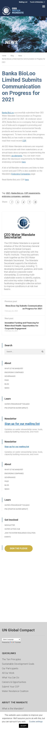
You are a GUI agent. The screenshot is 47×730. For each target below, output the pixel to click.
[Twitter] (23, 202)
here (24, 162)
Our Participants (10, 668)
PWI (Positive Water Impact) (16, 408)
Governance (10, 376)
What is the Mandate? (14, 368)
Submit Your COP (10, 686)
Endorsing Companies (20, 174)
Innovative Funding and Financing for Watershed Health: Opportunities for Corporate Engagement (22, 326)
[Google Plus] (17, 202)
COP (24, 141)
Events (8, 537)
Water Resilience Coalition (15, 691)
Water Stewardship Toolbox (17, 404)
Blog (7, 384)
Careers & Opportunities (14, 682)
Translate (18, 642)
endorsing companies (11, 196)
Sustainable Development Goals (18, 664)
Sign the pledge (18, 548)
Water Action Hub (12, 529)
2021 (8, 193)
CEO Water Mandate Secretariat (19, 236)
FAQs (7, 380)
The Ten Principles (11, 659)
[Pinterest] (29, 202)
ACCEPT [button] (23, 726)
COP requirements (32, 193)
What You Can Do (10, 677)
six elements (16, 156)
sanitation (26, 196)
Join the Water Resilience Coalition (20, 533)
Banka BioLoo (8, 112)
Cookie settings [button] (36, 721)
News (7, 388)
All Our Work (8, 673)
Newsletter (10, 525)
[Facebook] (11, 202)
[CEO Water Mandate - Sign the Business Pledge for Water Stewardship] (13, 11)
